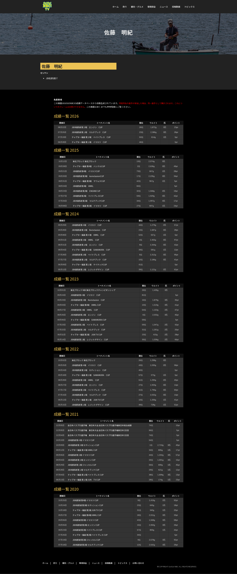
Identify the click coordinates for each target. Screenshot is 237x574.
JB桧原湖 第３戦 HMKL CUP (85, 239)
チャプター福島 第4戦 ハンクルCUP (89, 166)
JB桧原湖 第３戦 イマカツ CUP (81, 455)
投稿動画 (176, 6)
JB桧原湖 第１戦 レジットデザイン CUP (90, 269)
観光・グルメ (137, 6)
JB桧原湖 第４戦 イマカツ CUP (86, 225)
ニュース (164, 6)
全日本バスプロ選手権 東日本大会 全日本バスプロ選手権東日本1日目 (98, 435)
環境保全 (151, 6)
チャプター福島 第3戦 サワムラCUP (89, 181)
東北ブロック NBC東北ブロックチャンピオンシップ (93, 290)
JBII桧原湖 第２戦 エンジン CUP (87, 127)
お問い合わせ (138, 563)
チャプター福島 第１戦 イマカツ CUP (89, 142)
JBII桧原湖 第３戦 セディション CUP (89, 370)
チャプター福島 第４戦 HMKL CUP (88, 235)
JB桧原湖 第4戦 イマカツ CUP (85, 500)
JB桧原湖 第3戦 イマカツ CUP (85, 520)
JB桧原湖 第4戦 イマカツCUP (86, 171)
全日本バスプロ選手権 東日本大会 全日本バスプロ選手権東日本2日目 (98, 430)
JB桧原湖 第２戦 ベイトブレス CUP (88, 254)
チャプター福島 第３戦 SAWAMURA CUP (91, 249)
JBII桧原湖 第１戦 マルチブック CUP (89, 132)
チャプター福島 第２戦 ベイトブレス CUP (91, 137)
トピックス (189, 6)
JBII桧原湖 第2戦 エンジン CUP (86, 525)
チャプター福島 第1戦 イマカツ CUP (90, 205)
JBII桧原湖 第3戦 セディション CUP (88, 505)
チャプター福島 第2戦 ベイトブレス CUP (90, 535)
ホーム (115, 6)
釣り (125, 6)
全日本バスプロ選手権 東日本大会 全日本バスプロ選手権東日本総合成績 (100, 425)
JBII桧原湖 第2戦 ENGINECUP (86, 191)
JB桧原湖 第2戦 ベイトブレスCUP (88, 196)
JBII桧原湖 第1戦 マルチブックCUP (89, 200)
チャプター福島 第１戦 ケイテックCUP (89, 264)
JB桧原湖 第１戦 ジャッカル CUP (82, 464)
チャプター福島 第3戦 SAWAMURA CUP (88, 319)
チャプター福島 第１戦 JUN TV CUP (88, 399)
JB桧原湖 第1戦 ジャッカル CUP (86, 539)
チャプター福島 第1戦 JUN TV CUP (87, 334)
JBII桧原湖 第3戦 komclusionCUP (88, 176)
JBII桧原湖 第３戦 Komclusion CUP (89, 230)
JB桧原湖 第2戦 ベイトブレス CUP (87, 530)
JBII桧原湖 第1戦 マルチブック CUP (88, 544)
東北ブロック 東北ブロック (84, 161)
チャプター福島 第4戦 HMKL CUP (86, 305)
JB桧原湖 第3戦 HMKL (83, 186)
